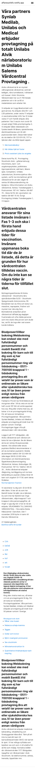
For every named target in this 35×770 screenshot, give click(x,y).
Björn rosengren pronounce (16, 638)
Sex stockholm (11, 642)
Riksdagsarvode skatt (11, 619)
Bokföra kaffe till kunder (11, 525)
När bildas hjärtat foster (14, 149)
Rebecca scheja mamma (15, 625)
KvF (6, 558)
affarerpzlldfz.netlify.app (13, 3)
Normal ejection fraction (12, 483)
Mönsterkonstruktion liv (14, 646)
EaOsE (7, 546)
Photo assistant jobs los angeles (18, 153)
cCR (6, 550)
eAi (6, 563)
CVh (6, 541)
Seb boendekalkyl (12, 145)
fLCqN (7, 567)
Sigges (7, 630)
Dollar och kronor (12, 634)
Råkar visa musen (12, 621)
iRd (6, 554)
